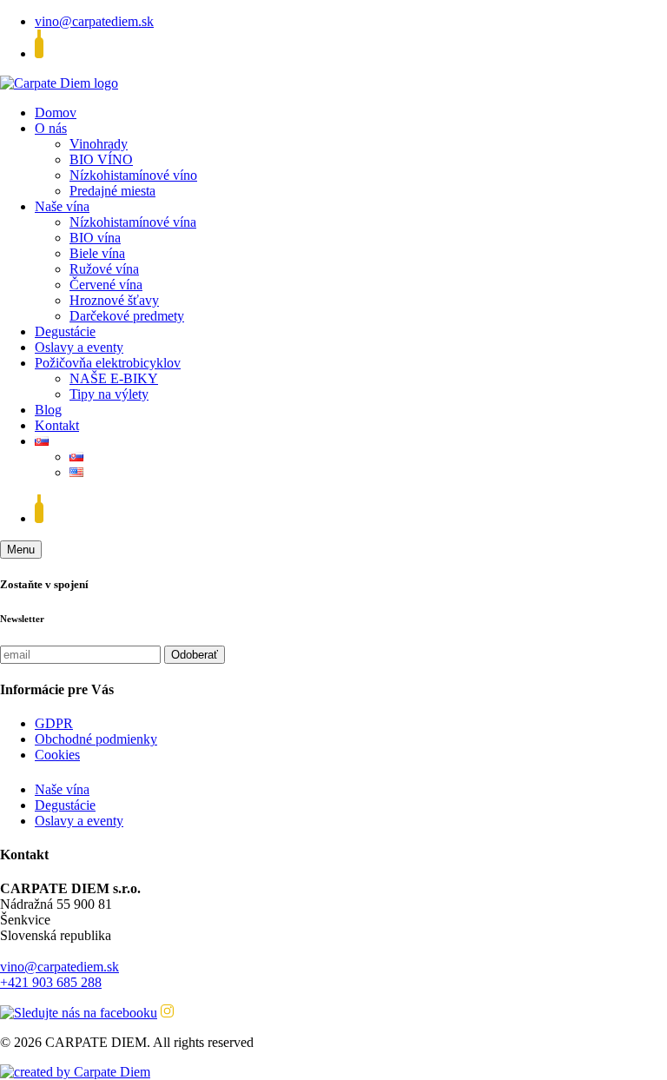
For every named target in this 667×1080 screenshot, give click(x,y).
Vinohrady (98, 143)
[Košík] (39, 53)
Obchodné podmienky (96, 739)
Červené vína (105, 284)
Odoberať (194, 654)
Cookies (57, 754)
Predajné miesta (112, 190)
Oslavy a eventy (79, 347)
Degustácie (65, 331)
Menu (21, 549)
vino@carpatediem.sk (94, 21)
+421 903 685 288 (51, 982)
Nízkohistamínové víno (133, 175)
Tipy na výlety (109, 394)
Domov (55, 112)
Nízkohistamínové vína (132, 222)
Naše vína (62, 206)
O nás (51, 128)
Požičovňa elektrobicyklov (108, 362)
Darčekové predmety (126, 315)
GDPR (54, 723)
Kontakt (57, 425)
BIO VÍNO (101, 159)
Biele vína (97, 253)
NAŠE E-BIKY (113, 378)
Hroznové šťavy (114, 300)
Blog (48, 409)
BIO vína (95, 237)
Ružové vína (104, 269)
